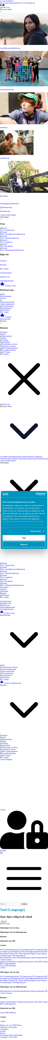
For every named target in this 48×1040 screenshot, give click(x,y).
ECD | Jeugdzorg (6, 242)
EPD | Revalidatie (6, 246)
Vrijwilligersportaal (7, 281)
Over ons (23, 3)
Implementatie (5, 342)
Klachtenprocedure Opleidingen (11, 1035)
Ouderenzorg (4, 459)
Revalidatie (14, 459)
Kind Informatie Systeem (5, 297)
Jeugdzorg (38, 457)
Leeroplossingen (6, 273)
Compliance (4, 1029)
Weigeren (24, 544)
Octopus (11, 954)
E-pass (2, 966)
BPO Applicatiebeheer (8, 350)
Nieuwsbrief (4, 3)
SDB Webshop (10, 966)
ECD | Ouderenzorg (7, 230)
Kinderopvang (43, 459)
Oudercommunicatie (7, 304)
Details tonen (35, 531)
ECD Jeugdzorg (38, 950)
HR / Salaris (4, 269)
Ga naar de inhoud (6, 1)
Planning (3, 265)
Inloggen (9, 759)
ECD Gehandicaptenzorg (9, 950)
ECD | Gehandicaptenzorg (9, 238)
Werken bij (31, 3)
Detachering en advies (8, 346)
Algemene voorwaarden (8, 1027)
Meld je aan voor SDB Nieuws (11, 1025)
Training (3, 338)
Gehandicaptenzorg (27, 457)
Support (3, 334)
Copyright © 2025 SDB (8, 1037)
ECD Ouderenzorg (25, 950)
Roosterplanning (6, 308)
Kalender (16, 3)
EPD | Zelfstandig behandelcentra (12, 250)
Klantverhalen (11, 215)
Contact (3, 215)
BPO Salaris (4, 354)
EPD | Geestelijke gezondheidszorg (12, 234)
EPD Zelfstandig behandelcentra (32, 952)
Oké (24, 538)
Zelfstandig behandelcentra (27, 459)
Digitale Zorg (4, 277)
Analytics (3, 261)
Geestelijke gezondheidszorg (10, 457)
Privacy (2, 1033)
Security (3, 1031)
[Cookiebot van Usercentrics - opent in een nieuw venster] (35, 494)
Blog (11, 3)
